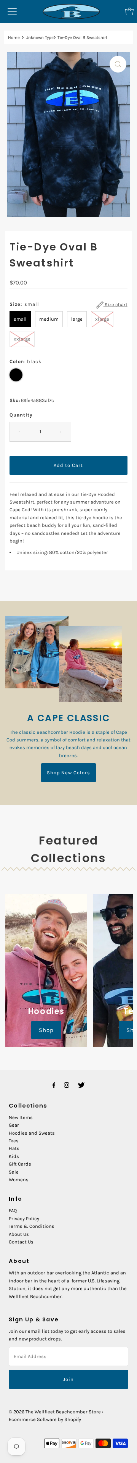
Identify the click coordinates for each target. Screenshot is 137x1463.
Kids (14, 1156)
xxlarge (22, 339)
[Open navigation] (12, 11)
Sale (14, 1172)
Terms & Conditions (31, 1226)
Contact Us (21, 1242)
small (20, 319)
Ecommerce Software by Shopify (45, 1419)
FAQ (13, 1210)
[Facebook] (54, 1085)
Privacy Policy (24, 1218)
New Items (21, 1117)
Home (14, 37)
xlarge (102, 319)
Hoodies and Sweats (32, 1133)
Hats (14, 1148)
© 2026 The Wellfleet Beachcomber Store (55, 1412)
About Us (19, 1234)
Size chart (115, 304)
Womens (19, 1179)
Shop (46, 1030)
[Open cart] (129, 11)
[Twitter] (81, 1085)
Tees (14, 1140)
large (77, 319)
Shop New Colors (68, 772)
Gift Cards (20, 1164)
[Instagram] (66, 1085)
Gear (14, 1125)
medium (49, 319)
